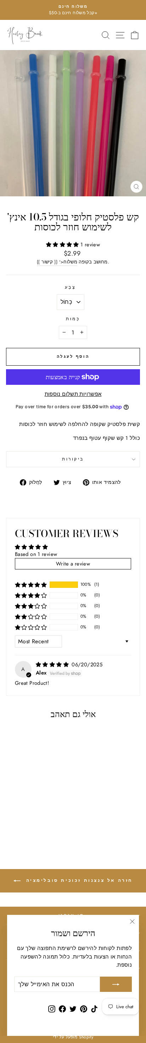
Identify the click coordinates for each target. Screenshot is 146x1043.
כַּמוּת (73, 319)
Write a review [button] (73, 564)
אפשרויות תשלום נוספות (73, 394)
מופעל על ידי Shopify (73, 1037)
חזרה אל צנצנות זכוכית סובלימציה (78, 880)
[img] (53, 664)
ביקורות (73, 459)
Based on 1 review (36, 554)
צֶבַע (70, 287)
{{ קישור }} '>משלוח (57, 262)
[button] (63, 245)
